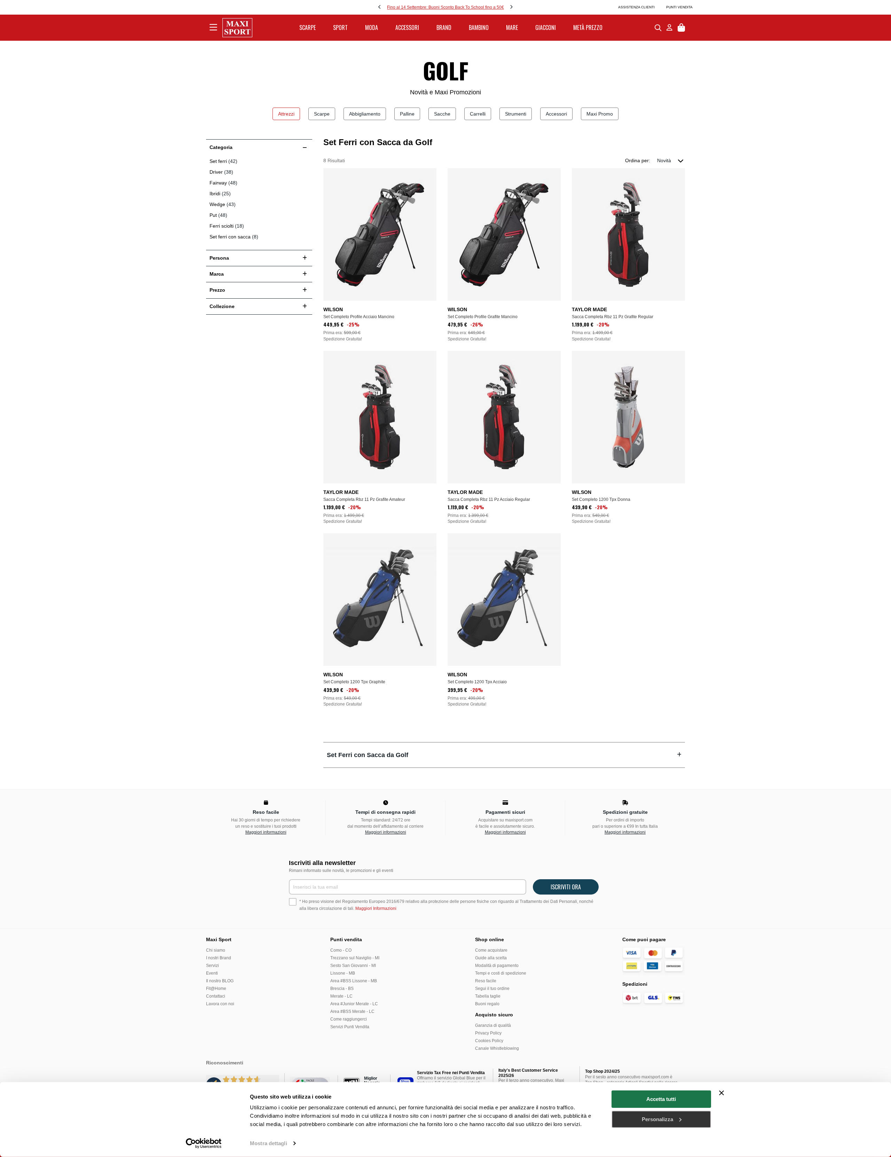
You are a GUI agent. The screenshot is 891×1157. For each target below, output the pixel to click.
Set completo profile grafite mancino (483, 316)
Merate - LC (341, 996)
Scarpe (322, 114)
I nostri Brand (218, 957)
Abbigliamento (364, 114)
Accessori (556, 114)
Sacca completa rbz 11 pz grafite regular (612, 316)
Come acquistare (491, 950)
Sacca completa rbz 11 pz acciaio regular (489, 499)
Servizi (212, 965)
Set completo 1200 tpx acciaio (477, 681)
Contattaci (215, 996)
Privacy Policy (488, 1033)
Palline (407, 114)
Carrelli (478, 114)
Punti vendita (679, 7)
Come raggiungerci (348, 1019)
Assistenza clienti (636, 7)
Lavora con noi (220, 1003)
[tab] (504, 755)
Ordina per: (637, 160)
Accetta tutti (661, 1099)
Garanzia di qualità (493, 1025)
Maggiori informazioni (265, 832)
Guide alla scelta (491, 957)
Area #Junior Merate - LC (354, 1003)
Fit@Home (216, 988)
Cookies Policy (489, 1040)
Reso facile (485, 980)
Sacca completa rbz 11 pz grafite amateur (364, 499)
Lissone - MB (342, 973)
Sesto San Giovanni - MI (353, 965)
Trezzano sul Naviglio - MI (354, 957)
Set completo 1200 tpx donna (601, 499)
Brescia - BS (342, 988)
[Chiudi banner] (721, 1093)
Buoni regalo (487, 1003)
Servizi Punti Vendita (349, 1026)
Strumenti (515, 114)
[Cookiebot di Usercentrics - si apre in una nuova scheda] (203, 1143)
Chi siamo (215, 950)
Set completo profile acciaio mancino (358, 316)
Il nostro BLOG (220, 980)
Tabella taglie (487, 996)
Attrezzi (286, 114)
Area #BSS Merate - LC (352, 1011)
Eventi (212, 973)
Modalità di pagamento (497, 965)
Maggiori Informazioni (375, 908)
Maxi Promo (599, 114)
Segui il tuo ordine (492, 988)
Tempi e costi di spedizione (500, 973)
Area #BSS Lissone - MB (353, 980)
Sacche (442, 114)
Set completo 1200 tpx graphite (354, 681)
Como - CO (341, 950)
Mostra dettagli (268, 1143)
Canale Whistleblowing (497, 1048)
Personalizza (657, 1119)
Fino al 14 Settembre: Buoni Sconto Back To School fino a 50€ (445, 7)
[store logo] (237, 27)
